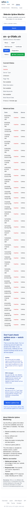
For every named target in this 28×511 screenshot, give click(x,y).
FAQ (8, 503)
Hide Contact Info (18, 54)
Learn (11, 500)
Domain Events (6, 7)
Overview (5, 500)
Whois (6, 43)
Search (14, 28)
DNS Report (18, 500)
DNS (13, 4)
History (7, 54)
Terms (13, 503)
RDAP (8, 4)
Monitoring (14, 7)
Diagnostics (15, 50)
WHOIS (3, 4)
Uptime (18, 4)
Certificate (19, 46)
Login (20, 7)
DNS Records (8, 46)
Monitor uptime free (12, 403)
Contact (19, 503)
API (25, 500)
